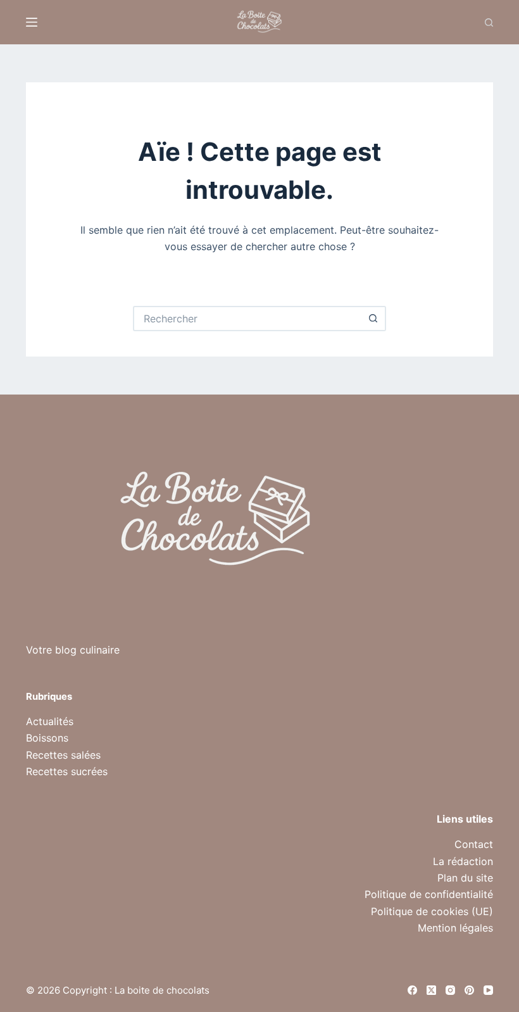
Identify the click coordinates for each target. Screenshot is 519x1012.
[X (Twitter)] (431, 990)
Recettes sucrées (67, 771)
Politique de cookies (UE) (432, 911)
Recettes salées (63, 755)
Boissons (47, 737)
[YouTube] (488, 990)
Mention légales (455, 927)
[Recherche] (489, 22)
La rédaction (463, 861)
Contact (473, 844)
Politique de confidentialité (429, 894)
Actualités (49, 721)
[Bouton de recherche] (373, 318)
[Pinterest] (469, 990)
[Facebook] (412, 990)
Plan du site (465, 877)
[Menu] (31, 22)
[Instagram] (450, 990)
